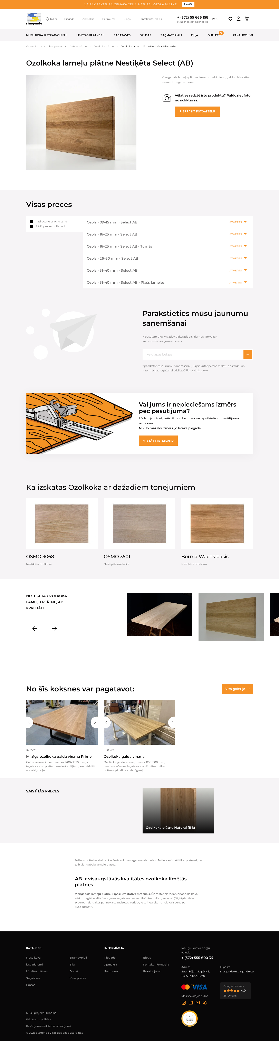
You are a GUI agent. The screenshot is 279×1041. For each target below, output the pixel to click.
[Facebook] (190, 1003)
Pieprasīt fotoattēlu (197, 111)
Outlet (74, 971)
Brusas (145, 35)
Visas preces (78, 978)
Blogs (127, 18)
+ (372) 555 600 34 (197, 958)
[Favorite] (230, 19)
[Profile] (239, 19)
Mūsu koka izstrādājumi (45, 35)
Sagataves (122, 35)
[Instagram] (183, 1003)
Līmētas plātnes (89, 35)
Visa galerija (235, 689)
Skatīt (188, 4)
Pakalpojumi (243, 35)
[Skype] (204, 1003)
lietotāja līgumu (197, 370)
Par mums (108, 18)
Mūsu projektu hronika (41, 1012)
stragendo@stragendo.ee (192, 21)
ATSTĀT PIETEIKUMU (158, 440)
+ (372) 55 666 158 (192, 17)
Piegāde (69, 18)
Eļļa (194, 35)
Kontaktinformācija (151, 18)
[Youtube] (197, 1003)
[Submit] (247, 354)
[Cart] (247, 19)
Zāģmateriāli (171, 35)
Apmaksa (88, 18)
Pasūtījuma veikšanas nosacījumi (48, 1026)
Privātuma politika (38, 1019)
